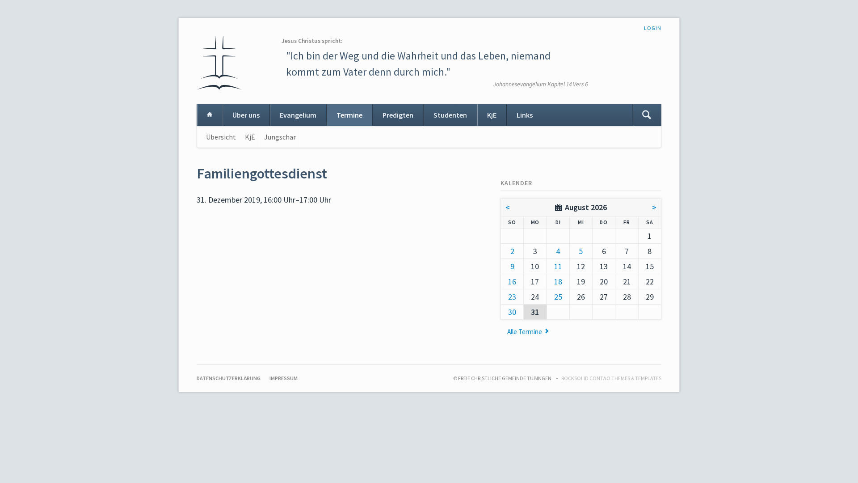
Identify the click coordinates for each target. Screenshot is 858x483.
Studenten (450, 114)
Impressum (283, 378)
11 (558, 266)
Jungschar (280, 136)
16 (512, 281)
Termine (349, 114)
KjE (491, 114)
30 (512, 312)
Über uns (246, 114)
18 (558, 281)
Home (209, 115)
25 (558, 297)
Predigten (398, 114)
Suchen (646, 115)
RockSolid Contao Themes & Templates (611, 378)
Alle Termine (524, 331)
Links (525, 114)
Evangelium (298, 114)
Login (652, 28)
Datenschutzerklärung (229, 378)
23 (512, 297)
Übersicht (221, 136)
